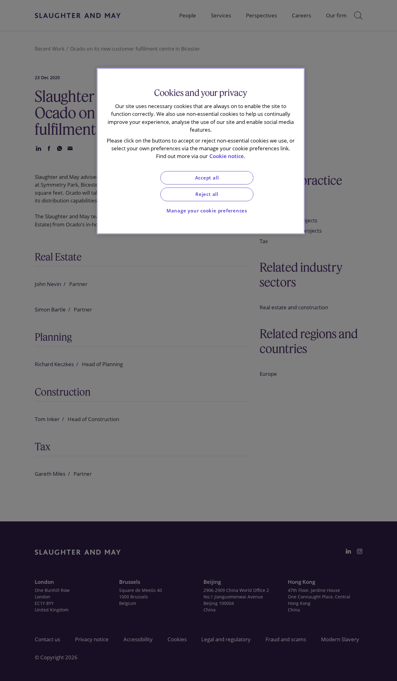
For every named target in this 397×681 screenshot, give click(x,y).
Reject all (206, 194)
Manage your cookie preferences (207, 210)
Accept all (207, 178)
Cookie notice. (227, 156)
